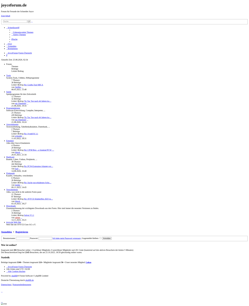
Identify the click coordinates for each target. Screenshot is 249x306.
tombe (17, 185)
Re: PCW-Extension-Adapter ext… (38, 166)
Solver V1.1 (29, 215)
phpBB (14, 276)
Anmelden (6, 232)
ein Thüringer (20, 103)
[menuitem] (22, 32)
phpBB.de (29, 280)
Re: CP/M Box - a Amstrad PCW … (39, 150)
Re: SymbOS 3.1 (31, 134)
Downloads (11, 206)
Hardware (10, 157)
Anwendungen (12, 124)
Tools (8, 75)
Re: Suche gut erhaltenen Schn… (37, 183)
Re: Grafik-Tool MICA (33, 85)
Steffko (18, 87)
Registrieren (21, 232)
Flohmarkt (10, 173)
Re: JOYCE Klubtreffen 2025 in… (38, 199)
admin (17, 217)
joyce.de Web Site (13, 222)
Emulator (10, 141)
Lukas (88, 262)
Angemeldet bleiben (90, 238)
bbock (17, 152)
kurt (16, 169)
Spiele (8, 92)
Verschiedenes (12, 190)
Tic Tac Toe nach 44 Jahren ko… (37, 101)
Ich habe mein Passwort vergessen (67, 238)
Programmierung (13, 108)
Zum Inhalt (5, 16)
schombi (18, 136)
